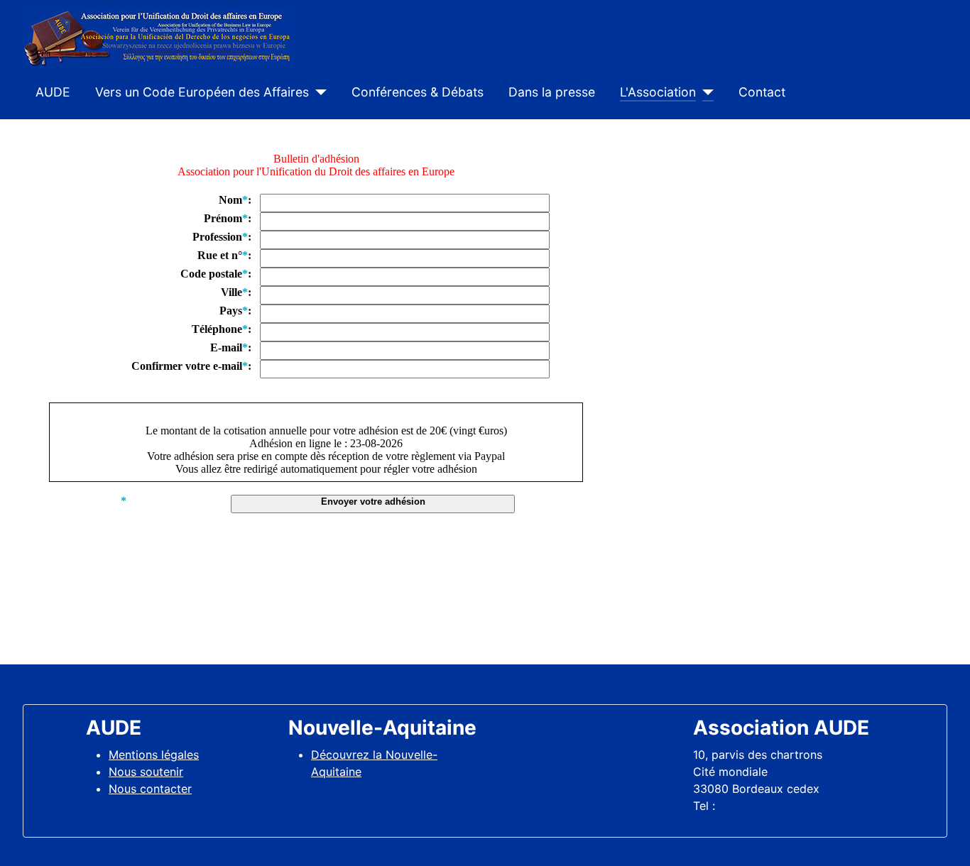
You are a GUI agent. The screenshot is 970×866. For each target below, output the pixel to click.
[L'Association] (705, 92)
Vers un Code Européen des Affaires (202, 91)
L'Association (658, 91)
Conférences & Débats (418, 91)
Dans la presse (551, 91)
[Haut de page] (945, 840)
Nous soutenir (146, 771)
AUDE (53, 91)
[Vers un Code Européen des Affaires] (318, 92)
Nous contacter (150, 789)
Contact (762, 91)
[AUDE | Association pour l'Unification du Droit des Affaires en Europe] (158, 36)
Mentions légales (154, 754)
